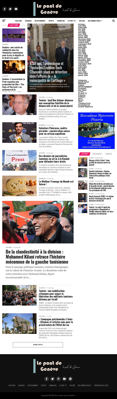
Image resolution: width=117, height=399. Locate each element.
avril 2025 (82, 52)
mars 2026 (82, 34)
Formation (61, 21)
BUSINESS (28, 21)
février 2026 (83, 36)
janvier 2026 (83, 37)
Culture (82, 21)
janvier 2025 (83, 57)
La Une (81, 92)
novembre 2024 (84, 60)
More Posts (38, 345)
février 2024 (83, 74)
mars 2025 (82, 54)
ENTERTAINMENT (40, 21)
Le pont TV (71, 21)
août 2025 (82, 46)
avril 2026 (82, 33)
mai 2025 (81, 51)
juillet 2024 (82, 67)
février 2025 (83, 56)
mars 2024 (82, 72)
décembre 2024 (84, 59)
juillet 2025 (82, 47)
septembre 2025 (84, 44)
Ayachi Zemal (83, 82)
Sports (51, 21)
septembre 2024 (84, 64)
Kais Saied (82, 90)
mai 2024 (81, 70)
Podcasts (82, 95)
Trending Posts (84, 103)
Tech (80, 102)
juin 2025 (81, 49)
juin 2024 (81, 69)
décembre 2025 (84, 39)
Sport (80, 98)
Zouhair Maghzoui (85, 107)
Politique (18, 21)
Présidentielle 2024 (58, 27)
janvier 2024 (83, 75)
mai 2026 (81, 31)
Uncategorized (84, 105)
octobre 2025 (83, 42)
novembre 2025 (84, 41)
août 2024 (82, 65)
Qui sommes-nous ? (94, 21)
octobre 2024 (83, 62)
